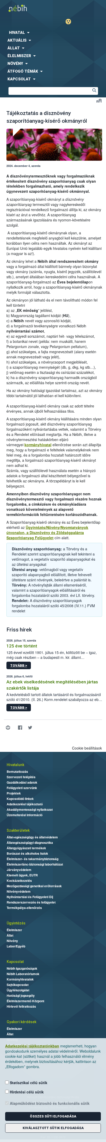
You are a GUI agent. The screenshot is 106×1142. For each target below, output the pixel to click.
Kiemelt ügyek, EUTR (22, 875)
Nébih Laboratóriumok (23, 973)
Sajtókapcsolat (18, 984)
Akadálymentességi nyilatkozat (30, 809)
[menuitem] (53, 32)
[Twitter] (30, 728)
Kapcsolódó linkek (20, 798)
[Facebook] (20, 728)
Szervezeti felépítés (21, 777)
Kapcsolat (15, 962)
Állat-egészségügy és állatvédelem (32, 837)
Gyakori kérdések (21, 1022)
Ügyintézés (16, 923)
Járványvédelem (19, 869)
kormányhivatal (37, 444)
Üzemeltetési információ (24, 815)
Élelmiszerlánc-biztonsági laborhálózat (35, 864)
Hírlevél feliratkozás (21, 1006)
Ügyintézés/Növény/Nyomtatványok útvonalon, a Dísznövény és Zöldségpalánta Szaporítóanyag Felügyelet (47, 532)
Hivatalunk (15, 765)
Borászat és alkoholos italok (27, 853)
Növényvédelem (19, 891)
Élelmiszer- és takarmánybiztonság (32, 859)
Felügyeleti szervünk (22, 787)
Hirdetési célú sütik (26, 1091)
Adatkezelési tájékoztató (25, 804)
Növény (12, 940)
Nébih (26, 8)
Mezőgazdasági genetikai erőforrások (34, 886)
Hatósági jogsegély (21, 995)
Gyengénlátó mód (70, 21)
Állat (10, 935)
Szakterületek (18, 830)
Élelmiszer (14, 930)
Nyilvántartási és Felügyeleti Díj (30, 896)
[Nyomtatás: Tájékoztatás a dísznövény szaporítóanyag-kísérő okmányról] (8, 728)
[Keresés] (94, 91)
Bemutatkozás (17, 771)
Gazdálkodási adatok (22, 782)
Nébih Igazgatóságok (22, 968)
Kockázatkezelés (19, 880)
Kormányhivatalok (20, 979)
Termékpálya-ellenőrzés (24, 907)
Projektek (14, 793)
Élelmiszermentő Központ (25, 1001)
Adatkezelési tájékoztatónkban (32, 1045)
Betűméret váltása (99, 100)
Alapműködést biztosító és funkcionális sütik (49, 1103)
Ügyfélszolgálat (18, 990)
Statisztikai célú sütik (28, 1082)
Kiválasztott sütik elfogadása (53, 1128)
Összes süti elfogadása (53, 1116)
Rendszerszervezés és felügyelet (31, 902)
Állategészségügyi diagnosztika (30, 842)
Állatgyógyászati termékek (26, 848)
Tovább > (18, 665)
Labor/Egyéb (16, 946)
